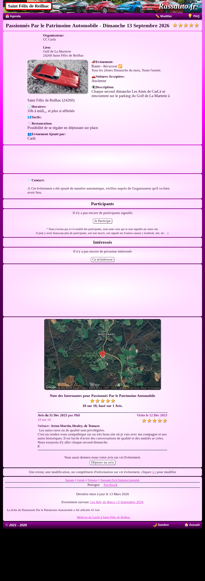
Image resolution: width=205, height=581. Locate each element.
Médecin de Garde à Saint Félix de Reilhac (103, 517)
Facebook (111, 485)
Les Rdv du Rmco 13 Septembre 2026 (117, 502)
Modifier (163, 16)
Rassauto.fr (177, 6)
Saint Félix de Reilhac (28, 5)
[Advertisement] (102, 159)
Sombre (163, 524)
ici (154, 472)
